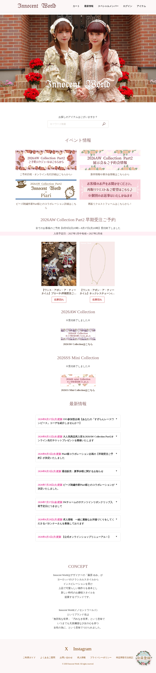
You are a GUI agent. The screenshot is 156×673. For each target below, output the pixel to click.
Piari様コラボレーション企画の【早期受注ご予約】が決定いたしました (75, 456)
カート (76, 6)
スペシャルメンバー (108, 6)
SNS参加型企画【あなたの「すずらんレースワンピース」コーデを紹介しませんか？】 (76, 421)
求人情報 (81, 657)
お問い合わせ (66, 657)
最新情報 (88, 6)
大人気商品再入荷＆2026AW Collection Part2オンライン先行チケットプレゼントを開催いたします (76, 438)
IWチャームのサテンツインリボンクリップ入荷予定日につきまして (75, 504)
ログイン (127, 6)
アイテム (141, 6)
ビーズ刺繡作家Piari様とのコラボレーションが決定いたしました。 (76, 487)
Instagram (82, 648)
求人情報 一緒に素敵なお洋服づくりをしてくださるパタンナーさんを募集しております (76, 521)
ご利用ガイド (29, 657)
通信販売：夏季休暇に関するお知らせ (70, 471)
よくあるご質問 (47, 657)
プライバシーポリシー (101, 657)
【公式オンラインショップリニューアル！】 (74, 537)
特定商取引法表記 (124, 657)
